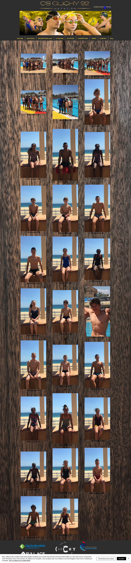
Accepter (121, 559)
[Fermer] (128, 558)
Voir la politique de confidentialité (19, 560)
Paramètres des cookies (106, 559)
